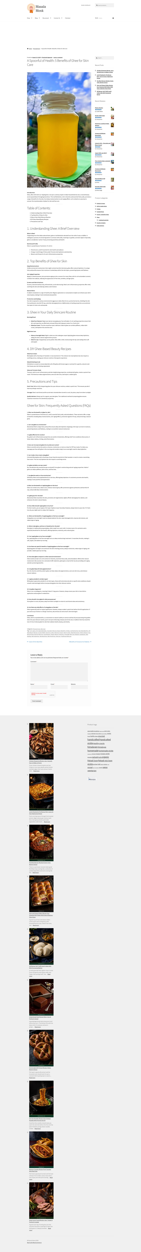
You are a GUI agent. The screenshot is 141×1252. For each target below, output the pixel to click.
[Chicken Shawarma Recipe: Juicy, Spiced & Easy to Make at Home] (41, 741)
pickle (90, 764)
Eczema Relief (41, 632)
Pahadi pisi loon (105, 760)
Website (73, 684)
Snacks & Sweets (101, 223)
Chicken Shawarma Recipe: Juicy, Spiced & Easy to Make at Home (105, 71)
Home (30, 48)
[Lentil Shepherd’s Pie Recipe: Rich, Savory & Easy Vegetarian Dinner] (41, 792)
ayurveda (90, 731)
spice (102, 764)
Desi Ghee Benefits (83, 631)
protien (95, 764)
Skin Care (43, 629)
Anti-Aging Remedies (41, 631)
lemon (94, 754)
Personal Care (36, 48)
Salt (99, 764)
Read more (36, 771)
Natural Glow (30, 634)
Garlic (92, 736)
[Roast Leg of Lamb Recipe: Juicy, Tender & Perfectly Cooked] (41, 1200)
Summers (97, 767)
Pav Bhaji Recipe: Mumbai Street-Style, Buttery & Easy (105, 81)
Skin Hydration (35, 636)
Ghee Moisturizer (75, 632)
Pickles (98, 209)
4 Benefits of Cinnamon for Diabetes (79, 642)
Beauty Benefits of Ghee (63, 631)
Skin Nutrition (43, 636)
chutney (93, 733)
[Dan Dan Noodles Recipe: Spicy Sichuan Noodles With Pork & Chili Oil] (41, 1099)
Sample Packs (100, 211)
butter (101, 731)
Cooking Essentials (103, 220)
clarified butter (74, 631)
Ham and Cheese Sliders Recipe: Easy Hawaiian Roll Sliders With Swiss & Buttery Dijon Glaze (105, 87)
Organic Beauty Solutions (57, 634)
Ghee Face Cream (58, 632)
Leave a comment (58, 57)
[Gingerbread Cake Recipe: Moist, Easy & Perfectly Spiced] (41, 997)
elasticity (48, 632)
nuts (100, 757)
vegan (105, 767)
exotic (109, 733)
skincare (58, 636)
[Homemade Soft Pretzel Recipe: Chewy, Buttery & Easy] (41, 1048)
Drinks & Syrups (101, 203)
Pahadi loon (92, 760)
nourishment (46, 634)
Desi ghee (98, 733)
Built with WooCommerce (34, 1242)
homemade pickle (106, 750)
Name (33, 684)
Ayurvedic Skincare (52, 631)
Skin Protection (51, 636)
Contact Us (57, 18)
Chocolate (89, 733)
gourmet (101, 736)
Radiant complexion (80, 634)
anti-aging (32, 631)
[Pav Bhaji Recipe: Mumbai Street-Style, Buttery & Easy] (41, 843)
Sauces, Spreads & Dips (103, 214)
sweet (100, 767)
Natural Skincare (38, 634)
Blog (36, 18)
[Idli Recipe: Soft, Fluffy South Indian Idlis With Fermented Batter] (41, 946)
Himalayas (102, 747)
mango (98, 754)
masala (89, 757)
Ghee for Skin (66, 632)
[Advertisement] (70, 33)
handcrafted (93, 739)
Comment (34, 661)
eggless (105, 733)
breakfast (96, 731)
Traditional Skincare (66, 636)
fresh (88, 736)
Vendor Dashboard (85, 5)
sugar (94, 767)
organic (105, 757)
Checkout (67, 18)
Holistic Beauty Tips (85, 632)
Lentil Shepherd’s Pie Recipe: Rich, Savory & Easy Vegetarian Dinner (105, 76)
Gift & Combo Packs (102, 206)
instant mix (89, 754)
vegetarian (91, 770)
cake (103, 731)
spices (105, 764)
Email (53, 684)
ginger (96, 736)
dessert (102, 733)
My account (46, 18)
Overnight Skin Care (69, 634)
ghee (52, 632)
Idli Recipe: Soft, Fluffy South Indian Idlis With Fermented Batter (104, 93)
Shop (28, 18)
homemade (92, 750)
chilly (108, 731)
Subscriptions (100, 225)
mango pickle (105, 754)
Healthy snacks (99, 743)
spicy (108, 764)
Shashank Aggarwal (47, 57)
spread (90, 767)
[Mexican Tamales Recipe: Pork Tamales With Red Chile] (41, 1149)
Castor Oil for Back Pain (35, 642)
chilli (105, 731)
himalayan (92, 746)
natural (95, 757)
